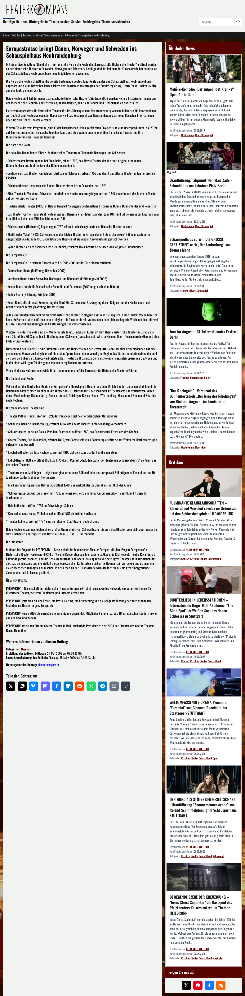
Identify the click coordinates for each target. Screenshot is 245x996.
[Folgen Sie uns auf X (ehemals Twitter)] (186, 985)
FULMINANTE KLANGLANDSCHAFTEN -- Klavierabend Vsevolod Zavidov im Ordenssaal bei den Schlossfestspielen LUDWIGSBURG (203, 508)
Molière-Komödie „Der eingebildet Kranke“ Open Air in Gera (202, 91)
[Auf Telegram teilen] (102, 686)
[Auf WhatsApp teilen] (91, 686)
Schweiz (185, 290)
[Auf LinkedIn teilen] (68, 686)
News (198, 135)
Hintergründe (38, 21)
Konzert (185, 559)
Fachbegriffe (91, 21)
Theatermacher (59, 21)
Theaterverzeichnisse (115, 21)
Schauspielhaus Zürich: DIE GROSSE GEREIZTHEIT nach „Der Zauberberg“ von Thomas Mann (200, 244)
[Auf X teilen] (10, 686)
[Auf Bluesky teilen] (33, 686)
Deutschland (187, 135)
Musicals (217, 958)
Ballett (207, 377)
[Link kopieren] (125, 686)
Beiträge (9, 21)
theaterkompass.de (49, 664)
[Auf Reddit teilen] (79, 686)
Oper (203, 447)
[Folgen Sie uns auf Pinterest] (198, 985)
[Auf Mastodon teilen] (45, 686)
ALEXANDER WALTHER (197, 549)
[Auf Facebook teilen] (56, 686)
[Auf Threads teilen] (22, 686)
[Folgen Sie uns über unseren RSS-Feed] (220, 985)
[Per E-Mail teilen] (114, 686)
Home (6, 35)
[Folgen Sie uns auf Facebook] (209, 985)
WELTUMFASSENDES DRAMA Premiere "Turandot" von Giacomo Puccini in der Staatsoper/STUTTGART (198, 707)
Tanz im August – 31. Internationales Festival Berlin (204, 334)
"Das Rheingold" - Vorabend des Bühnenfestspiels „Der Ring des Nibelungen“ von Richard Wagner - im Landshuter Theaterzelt (203, 399)
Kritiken (22, 21)
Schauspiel (207, 135)
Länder (203, 559)
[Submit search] (238, 22)
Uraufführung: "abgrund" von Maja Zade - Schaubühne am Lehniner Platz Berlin (201, 182)
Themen (25, 649)
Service (76, 21)
